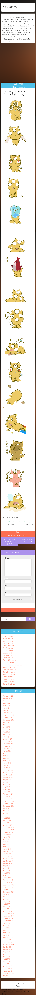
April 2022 (6, 760)
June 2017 (6, 899)
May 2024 (6, 703)
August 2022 (7, 751)
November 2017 (8, 887)
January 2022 (7, 768)
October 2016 (8, 918)
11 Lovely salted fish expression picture (10, 541)
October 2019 (8, 832)
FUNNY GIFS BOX (10, 7)
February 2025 (8, 696)
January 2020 (7, 825)
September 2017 (8, 892)
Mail (6, 585)
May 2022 (6, 758)
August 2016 (7, 923)
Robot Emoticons (9, 681)
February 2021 (8, 794)
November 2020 (8, 801)
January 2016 (7, 940)
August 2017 (7, 894)
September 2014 (8, 973)
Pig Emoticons (8, 677)
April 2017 (6, 904)
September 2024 (8, 698)
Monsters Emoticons (10, 669)
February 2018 (8, 880)
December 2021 (8, 770)
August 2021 (7, 780)
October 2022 (8, 746)
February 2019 (8, 851)
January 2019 (7, 854)
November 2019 (8, 830)
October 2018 (8, 861)
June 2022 (6, 756)
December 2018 (8, 856)
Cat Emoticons (8, 641)
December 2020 (8, 799)
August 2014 (7, 976)
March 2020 (7, 820)
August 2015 (7, 952)
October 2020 (8, 803)
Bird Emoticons (8, 638)
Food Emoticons (8, 657)
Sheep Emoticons (9, 684)
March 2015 (7, 961)
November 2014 (8, 971)
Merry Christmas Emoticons (12, 665)
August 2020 (7, 808)
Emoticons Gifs (8, 653)
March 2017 (7, 906)
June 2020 (6, 813)
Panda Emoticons (9, 674)
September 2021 (8, 777)
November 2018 (8, 858)
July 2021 (6, 782)
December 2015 (8, 942)
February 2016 (8, 937)
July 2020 (6, 811)
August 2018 (7, 866)
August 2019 (7, 837)
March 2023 (7, 734)
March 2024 (7, 708)
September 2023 (8, 720)
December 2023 (8, 713)
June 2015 (6, 956)
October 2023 (8, 717)
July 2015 (6, 954)
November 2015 (8, 944)
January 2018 (7, 882)
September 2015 (8, 949)
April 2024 (6, 705)
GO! (30, 619)
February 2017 (8, 909)
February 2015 (8, 964)
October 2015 (8, 947)
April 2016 (6, 933)
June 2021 (6, 784)
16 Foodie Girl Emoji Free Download (26, 541)
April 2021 (6, 789)
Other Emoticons (18, 87)
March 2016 (7, 935)
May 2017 (6, 901)
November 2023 (8, 715)
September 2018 (8, 863)
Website (7, 592)
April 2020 (6, 818)
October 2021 (8, 775)
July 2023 (6, 725)
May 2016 (6, 930)
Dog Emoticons (8, 648)
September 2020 (8, 806)
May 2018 (6, 873)
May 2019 (6, 844)
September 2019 (8, 835)
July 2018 (6, 868)
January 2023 (7, 739)
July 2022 (6, 753)
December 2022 (8, 741)
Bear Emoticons (8, 636)
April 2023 (6, 732)
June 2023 (6, 727)
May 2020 (6, 815)
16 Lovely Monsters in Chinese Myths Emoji (14, 93)
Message (8, 558)
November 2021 (8, 772)
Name (7, 578)
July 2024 (6, 701)
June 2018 (6, 870)
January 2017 (7, 911)
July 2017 (6, 897)
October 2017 (8, 889)
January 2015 (7, 966)
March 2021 (7, 791)
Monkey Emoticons (9, 667)
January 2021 (7, 796)
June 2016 (6, 928)
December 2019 (8, 827)
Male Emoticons (8, 662)
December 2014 (8, 968)
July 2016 (6, 925)
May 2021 (6, 787)
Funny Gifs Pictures (9, 660)
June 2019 (6, 842)
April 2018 (6, 875)
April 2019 (6, 846)
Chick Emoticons (8, 643)
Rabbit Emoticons (9, 679)
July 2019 (6, 839)
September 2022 (8, 748)
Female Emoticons (9, 655)
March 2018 (7, 877)
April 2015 (6, 959)
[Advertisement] (18, 62)
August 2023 (7, 722)
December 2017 (8, 885)
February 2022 (8, 765)
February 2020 (8, 823)
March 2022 (7, 763)
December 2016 (8, 913)
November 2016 (8, 916)
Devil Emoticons (8, 646)
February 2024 (8, 710)
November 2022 (8, 744)
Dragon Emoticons (9, 650)
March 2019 (7, 849)
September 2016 (8, 921)
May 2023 (6, 729)
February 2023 (8, 736)
